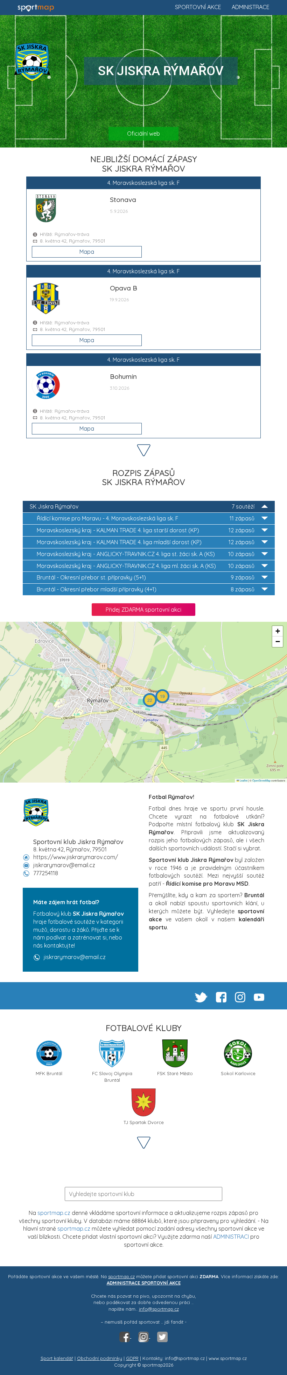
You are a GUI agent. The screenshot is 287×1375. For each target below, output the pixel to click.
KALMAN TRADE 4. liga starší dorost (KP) (145, 530)
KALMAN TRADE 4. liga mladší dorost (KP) (145, 542)
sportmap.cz (53, 1212)
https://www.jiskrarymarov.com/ (75, 857)
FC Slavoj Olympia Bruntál (112, 1076)
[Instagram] (144, 1336)
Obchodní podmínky (99, 1358)
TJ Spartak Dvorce (144, 1122)
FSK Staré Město (175, 1073)
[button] (162, 696)
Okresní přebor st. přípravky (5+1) (145, 577)
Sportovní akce (198, 6)
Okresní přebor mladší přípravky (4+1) (145, 589)
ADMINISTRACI (231, 1236)
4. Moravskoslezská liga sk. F (145, 518)
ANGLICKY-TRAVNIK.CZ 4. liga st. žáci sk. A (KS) (145, 553)
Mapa (86, 251)
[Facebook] (125, 1336)
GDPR (132, 1358)
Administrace (251, 6)
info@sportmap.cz (159, 1309)
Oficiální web (143, 133)
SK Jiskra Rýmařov (142, 506)
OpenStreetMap (261, 780)
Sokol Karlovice (238, 1073)
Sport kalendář (57, 1358)
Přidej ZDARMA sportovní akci (143, 609)
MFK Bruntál (49, 1073)
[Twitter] (162, 1336)
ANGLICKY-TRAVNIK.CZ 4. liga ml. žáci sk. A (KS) (145, 565)
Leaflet (243, 780)
